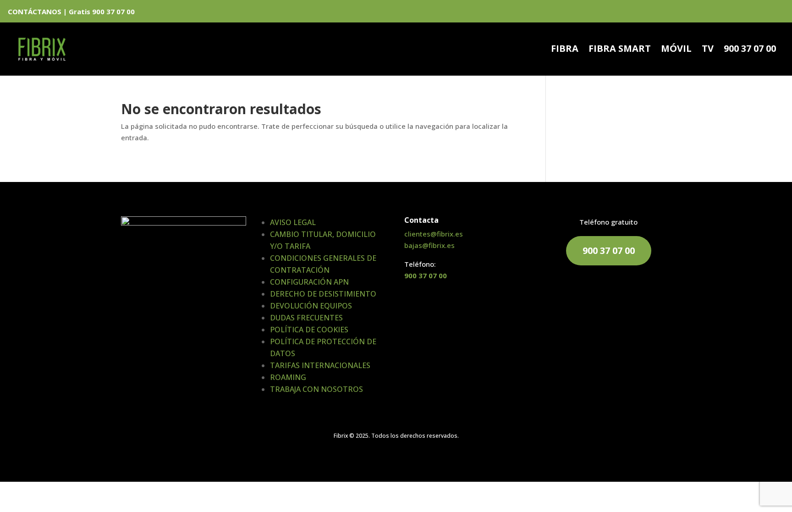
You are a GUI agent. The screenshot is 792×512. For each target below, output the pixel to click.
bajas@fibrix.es (429, 245)
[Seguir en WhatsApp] (731, 13)
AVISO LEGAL (293, 222)
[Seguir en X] (763, 13)
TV (708, 50)
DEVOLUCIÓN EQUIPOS (311, 306)
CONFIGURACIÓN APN (309, 282)
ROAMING (288, 377)
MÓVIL (676, 50)
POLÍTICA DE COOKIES (309, 330)
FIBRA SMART (619, 50)
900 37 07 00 (750, 50)
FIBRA (564, 50)
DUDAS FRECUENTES (306, 318)
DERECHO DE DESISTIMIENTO (323, 294)
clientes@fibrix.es (433, 233)
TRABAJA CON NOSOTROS (316, 389)
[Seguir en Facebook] (747, 13)
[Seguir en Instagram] (778, 13)
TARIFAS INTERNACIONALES (320, 365)
